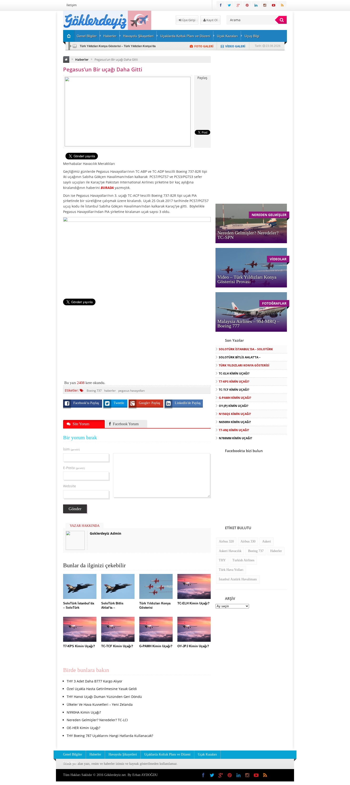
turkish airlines (243, 560)
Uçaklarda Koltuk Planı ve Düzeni (185, 36)
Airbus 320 (226, 541)
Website (69, 486)
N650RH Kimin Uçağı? (235, 422)
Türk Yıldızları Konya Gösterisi (244, 365)
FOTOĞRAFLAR (274, 303)
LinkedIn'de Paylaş (187, 403)
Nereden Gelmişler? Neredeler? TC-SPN (248, 235)
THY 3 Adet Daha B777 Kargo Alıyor (94, 681)
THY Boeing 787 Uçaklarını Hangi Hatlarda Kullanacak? (110, 735)
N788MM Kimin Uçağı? (235, 438)
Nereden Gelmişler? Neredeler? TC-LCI (97, 720)
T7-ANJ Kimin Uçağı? (234, 430)
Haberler (109, 36)
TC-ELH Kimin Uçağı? (234, 373)
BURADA (107, 187)
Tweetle (119, 403)
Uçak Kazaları (227, 36)
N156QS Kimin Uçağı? (235, 414)
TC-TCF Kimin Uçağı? (234, 390)
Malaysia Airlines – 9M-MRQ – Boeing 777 (248, 323)
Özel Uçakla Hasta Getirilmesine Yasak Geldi (102, 688)
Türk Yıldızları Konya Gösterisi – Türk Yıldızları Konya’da (118, 46)
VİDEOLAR (278, 259)
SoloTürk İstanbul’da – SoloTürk (246, 349)
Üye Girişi (188, 20)
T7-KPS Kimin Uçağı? (234, 382)
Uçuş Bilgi (252, 36)
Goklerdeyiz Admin (105, 533)
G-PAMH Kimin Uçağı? (235, 398)
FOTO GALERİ (203, 46)
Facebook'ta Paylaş (86, 403)
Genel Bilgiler (87, 36)
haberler (110, 391)
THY (222, 560)
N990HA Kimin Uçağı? (84, 712)
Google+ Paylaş (150, 403)
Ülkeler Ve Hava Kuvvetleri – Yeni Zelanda (100, 704)
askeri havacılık (230, 551)
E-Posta (74, 467)
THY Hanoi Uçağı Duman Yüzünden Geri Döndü (104, 696)
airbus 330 (247, 541)
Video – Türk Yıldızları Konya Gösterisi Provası (246, 279)
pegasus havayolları (131, 391)
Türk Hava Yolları (231, 570)
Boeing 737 (94, 391)
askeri (266, 541)
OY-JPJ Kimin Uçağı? (233, 406)
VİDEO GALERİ (235, 46)
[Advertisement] (38, 82)
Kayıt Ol (211, 20)
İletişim (71, 5)
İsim (71, 449)
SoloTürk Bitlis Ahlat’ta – (239, 357)
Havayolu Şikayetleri (138, 36)
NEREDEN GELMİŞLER (269, 214)
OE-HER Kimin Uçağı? (83, 728)
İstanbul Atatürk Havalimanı (238, 579)
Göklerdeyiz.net (115, 775)
